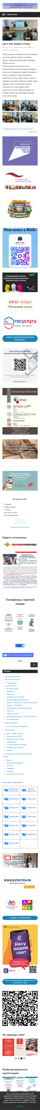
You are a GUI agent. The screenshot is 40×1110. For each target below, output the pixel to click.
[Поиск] (34, 664)
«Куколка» (33, 132)
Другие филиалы (11, 723)
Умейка (9, 750)
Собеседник (11, 742)
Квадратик (10, 691)
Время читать (12, 686)
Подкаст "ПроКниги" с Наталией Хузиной (22, 702)
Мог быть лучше (11, 512)
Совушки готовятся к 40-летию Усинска (18, 129)
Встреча (10, 766)
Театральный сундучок (15, 747)
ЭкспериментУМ (13, 719)
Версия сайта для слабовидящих (19, 655)
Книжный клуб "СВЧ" (14, 736)
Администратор (21, 47)
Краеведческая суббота (15, 739)
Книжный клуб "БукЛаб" (15, 697)
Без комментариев (11, 515)
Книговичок (11, 694)
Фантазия (10, 711)
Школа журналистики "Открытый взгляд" (22, 716)
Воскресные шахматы (15, 763)
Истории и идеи (12, 689)
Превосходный (10, 507)
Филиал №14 (10, 730)
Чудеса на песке (13, 714)
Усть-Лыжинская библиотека (17, 726)
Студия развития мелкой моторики (19, 708)
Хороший (8, 504)
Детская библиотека (12, 679)
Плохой (7, 510)
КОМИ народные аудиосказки (18, 700)
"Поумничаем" (12, 683)
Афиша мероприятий (12, 677)
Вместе (9, 760)
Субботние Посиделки (15, 774)
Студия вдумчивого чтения (17, 744)
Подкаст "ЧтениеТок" (14, 705)
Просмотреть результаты (20, 527)
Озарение (10, 768)
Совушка (10, 771)
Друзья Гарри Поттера (15, 733)
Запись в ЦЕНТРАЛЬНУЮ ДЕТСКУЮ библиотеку (20, 338)
